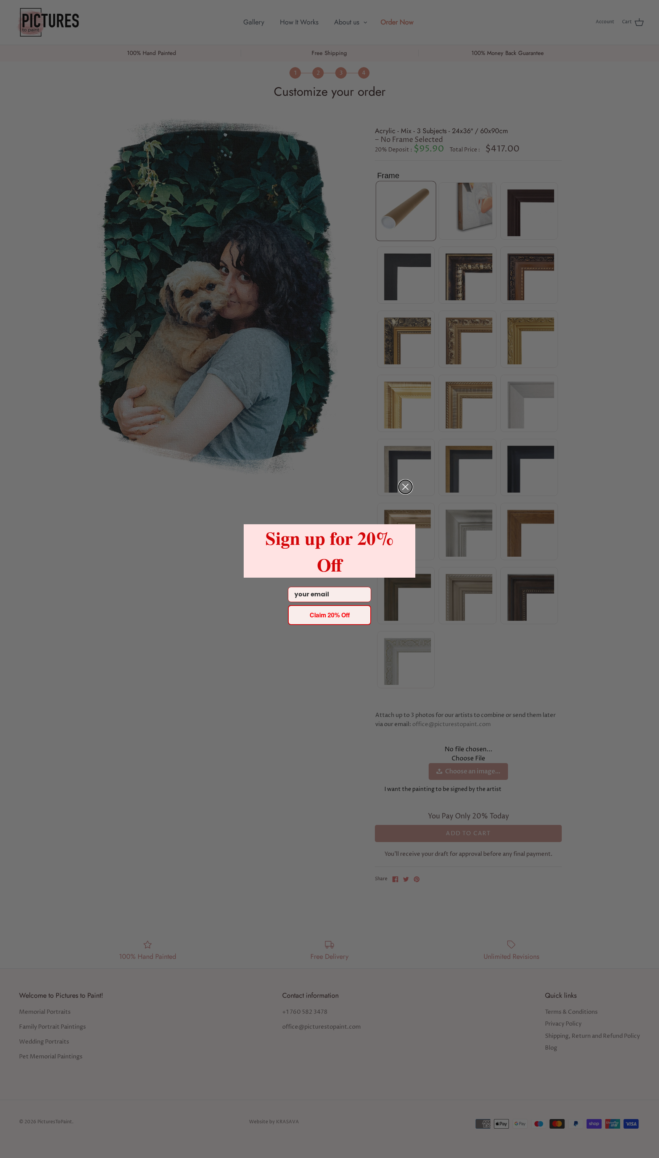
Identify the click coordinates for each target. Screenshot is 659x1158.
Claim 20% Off (330, 614)
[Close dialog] (405, 487)
